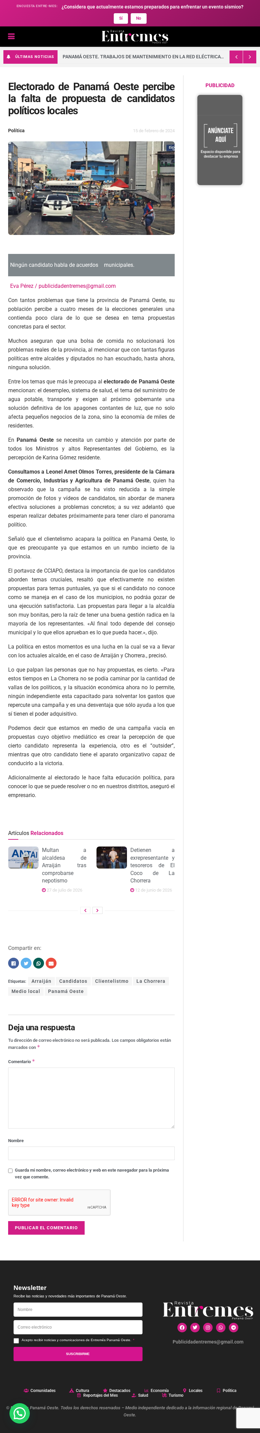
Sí (121, 18)
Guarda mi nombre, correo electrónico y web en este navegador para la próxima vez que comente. (92, 1173)
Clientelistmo (112, 981)
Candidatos (73, 981)
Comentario (21, 1061)
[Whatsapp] (220, 1327)
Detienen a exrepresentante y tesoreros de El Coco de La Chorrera (152, 865)
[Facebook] (182, 1327)
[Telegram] (233, 1327)
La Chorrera (151, 981)
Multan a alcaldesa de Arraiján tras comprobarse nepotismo (64, 865)
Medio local (26, 991)
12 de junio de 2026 (153, 890)
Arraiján (41, 981)
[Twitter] (195, 1327)
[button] (19, 1413)
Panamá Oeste (66, 991)
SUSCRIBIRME (78, 1354)
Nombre (16, 1140)
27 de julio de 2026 (64, 890)
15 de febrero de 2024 (154, 130)
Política (16, 131)
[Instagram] (208, 1327)
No (138, 18)
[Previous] (85, 910)
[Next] (97, 910)
